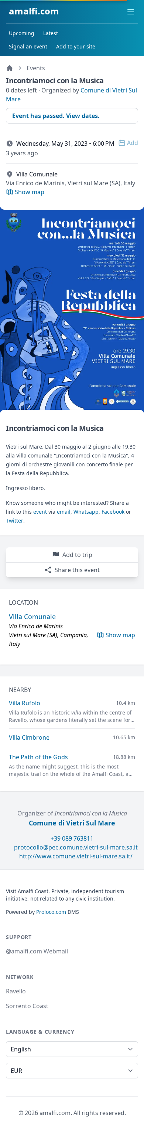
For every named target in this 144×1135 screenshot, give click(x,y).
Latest (50, 33)
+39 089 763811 (72, 838)
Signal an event (28, 46)
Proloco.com (51, 911)
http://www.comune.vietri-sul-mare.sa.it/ (76, 856)
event (40, 511)
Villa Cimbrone (29, 737)
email (64, 511)
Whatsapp (86, 511)
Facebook (113, 511)
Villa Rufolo (24, 703)
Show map (120, 635)
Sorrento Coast (27, 1006)
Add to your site (75, 46)
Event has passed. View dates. (56, 116)
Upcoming (21, 33)
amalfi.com (34, 11)
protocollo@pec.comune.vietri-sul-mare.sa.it (76, 847)
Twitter (14, 520)
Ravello (16, 991)
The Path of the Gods (38, 757)
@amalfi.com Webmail (37, 951)
